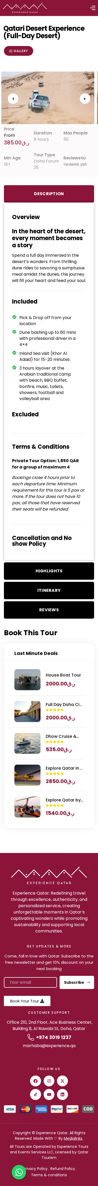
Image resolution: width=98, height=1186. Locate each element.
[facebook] (35, 1081)
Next (85, 98)
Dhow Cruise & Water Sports (61, 736)
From (9, 135)
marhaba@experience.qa (49, 1046)
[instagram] (49, 1081)
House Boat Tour (63, 675)
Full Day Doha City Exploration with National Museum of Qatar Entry (65, 704)
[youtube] (49, 1094)
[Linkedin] (62, 1094)
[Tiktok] (35, 1094)
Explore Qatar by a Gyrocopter (63, 800)
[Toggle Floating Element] (19, 1172)
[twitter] (62, 1081)
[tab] (49, 194)
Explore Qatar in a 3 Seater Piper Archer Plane (64, 768)
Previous (13, 98)
